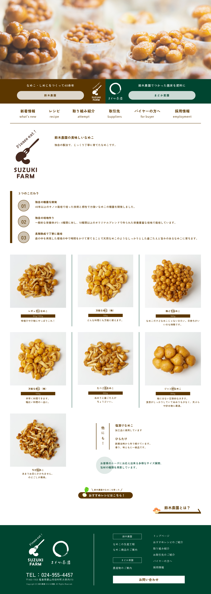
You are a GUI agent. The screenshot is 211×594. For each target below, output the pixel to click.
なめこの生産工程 (124, 544)
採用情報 (182, 113)
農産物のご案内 (122, 568)
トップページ (161, 536)
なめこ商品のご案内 (125, 549)
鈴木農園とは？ (177, 507)
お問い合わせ (149, 579)
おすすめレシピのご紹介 (168, 542)
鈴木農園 (50, 95)
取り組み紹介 (83, 113)
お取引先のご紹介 (164, 554)
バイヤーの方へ (147, 113)
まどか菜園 (162, 95)
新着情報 (28, 113)
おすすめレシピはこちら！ (107, 494)
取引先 (114, 113)
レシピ (54, 113)
